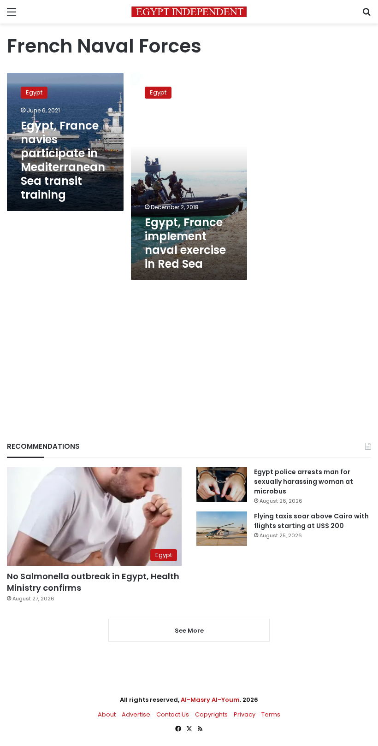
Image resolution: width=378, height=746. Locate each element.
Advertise (136, 714)
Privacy (244, 714)
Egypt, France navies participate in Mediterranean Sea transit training (63, 160)
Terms (270, 714)
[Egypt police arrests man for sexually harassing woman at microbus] (221, 484)
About (107, 714)
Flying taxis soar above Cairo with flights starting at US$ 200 (311, 520)
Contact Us (172, 714)
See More (189, 630)
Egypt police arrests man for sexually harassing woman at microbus (303, 481)
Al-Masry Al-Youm (210, 699)
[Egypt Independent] (189, 11)
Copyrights (211, 714)
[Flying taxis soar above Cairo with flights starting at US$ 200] (221, 528)
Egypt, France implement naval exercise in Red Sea (185, 243)
